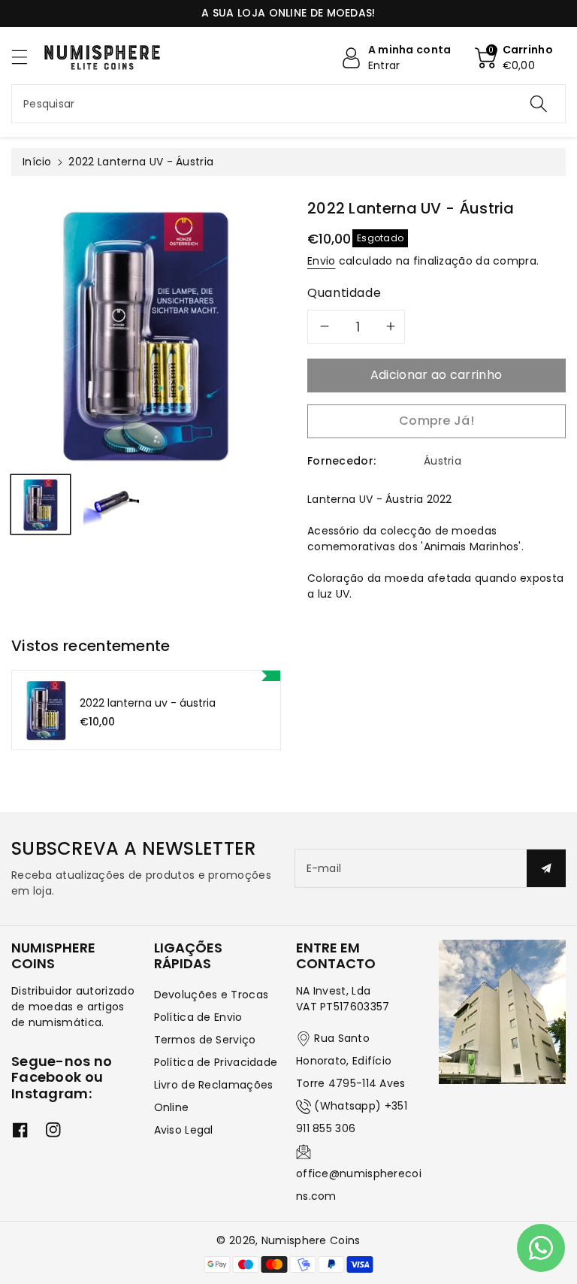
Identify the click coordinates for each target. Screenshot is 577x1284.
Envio (321, 260)
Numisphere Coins (311, 1240)
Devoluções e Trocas (211, 994)
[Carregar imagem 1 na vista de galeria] (40, 504)
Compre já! (436, 420)
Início (37, 161)
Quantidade (344, 292)
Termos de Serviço (205, 1039)
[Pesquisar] (538, 104)
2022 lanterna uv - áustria (148, 703)
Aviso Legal (183, 1129)
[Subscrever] (546, 868)
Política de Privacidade (216, 1062)
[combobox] (288, 104)
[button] (26, 56)
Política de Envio (198, 1017)
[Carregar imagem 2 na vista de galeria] (111, 504)
